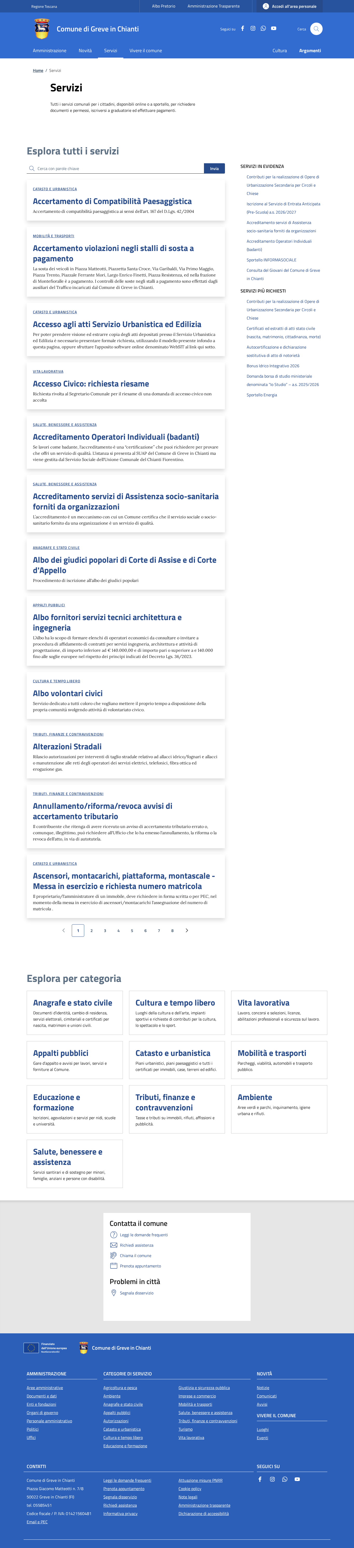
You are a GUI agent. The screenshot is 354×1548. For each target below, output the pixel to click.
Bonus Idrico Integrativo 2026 (273, 366)
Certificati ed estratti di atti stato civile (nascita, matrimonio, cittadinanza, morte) (284, 332)
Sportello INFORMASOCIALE (271, 260)
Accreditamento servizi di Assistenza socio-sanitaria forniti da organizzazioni (281, 226)
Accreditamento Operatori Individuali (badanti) (279, 245)
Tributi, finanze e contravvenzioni (68, 734)
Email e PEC (37, 1522)
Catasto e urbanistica (55, 189)
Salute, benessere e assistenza (65, 424)
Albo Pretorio (163, 6)
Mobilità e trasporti (53, 236)
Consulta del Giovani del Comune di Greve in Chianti (283, 274)
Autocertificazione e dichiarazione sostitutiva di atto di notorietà (276, 351)
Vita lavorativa (48, 371)
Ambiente (255, 1097)
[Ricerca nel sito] (316, 29)
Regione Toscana (44, 6)
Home (38, 70)
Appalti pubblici (49, 605)
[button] (290, 6)
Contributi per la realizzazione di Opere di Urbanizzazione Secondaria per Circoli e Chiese (283, 185)
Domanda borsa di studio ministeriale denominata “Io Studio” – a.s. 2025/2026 (283, 380)
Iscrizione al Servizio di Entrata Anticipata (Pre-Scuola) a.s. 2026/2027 (283, 208)
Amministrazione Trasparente (214, 6)
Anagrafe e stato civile (56, 547)
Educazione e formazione (56, 1102)
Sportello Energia (262, 395)
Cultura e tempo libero (56, 681)
